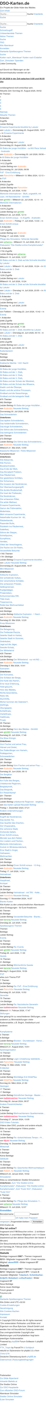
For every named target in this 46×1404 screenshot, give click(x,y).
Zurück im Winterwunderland (13, 847)
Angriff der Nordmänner (10, 816)
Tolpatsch (23, 1274)
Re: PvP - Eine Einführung (26, 986)
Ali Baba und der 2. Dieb (11, 375)
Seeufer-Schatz (7, 647)
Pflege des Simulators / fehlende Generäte (19, 238)
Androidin (8, 154)
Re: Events (19, 946)
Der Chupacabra (7, 825)
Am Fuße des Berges (9, 780)
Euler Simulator (7, 1399)
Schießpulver (6, 535)
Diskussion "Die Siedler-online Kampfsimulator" (21, 245)
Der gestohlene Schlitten (11, 477)
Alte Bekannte (6, 459)
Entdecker (4, 1067)
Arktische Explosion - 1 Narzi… (28, 614)
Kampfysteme (6, 1031)
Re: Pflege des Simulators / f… (27, 1201)
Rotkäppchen (6, 753)
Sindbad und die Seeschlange (13, 393)
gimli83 (7, 199)
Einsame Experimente (14, 133)
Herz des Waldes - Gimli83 (26, 729)
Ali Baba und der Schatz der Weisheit (17, 381)
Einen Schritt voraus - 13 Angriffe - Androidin (20, 217)
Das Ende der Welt (8, 468)
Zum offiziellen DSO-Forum (12, 1390)
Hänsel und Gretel (8, 747)
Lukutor (7, 130)
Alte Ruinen (5, 462)
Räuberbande (6, 520)
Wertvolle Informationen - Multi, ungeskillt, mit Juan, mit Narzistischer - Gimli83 (20, 195)
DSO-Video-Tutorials (9, 1122)
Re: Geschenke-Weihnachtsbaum (29, 1167)
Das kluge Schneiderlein (11, 426)
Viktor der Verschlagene (11, 544)
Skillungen (5, 1013)
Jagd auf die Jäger (8, 644)
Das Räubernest (7, 474)
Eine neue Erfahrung (9, 683)
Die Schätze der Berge (10, 677)
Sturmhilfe (4, 698)
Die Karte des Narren (9, 680)
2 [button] (0, 99)
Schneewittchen (7, 756)
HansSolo (8, 895)
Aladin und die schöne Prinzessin (15, 390)
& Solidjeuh (29, 1347)
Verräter (3, 541)
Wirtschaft (4, 1146)
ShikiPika (8, 1080)
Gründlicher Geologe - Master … (28, 1095)
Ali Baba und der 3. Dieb (11, 378)
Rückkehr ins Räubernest (11, 526)
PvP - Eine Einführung (10, 172)
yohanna (8, 242)
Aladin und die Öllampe (10, 387)
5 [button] (0, 108)
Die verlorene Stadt (9, 828)
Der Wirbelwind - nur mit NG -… (28, 659)
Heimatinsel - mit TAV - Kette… (28, 892)
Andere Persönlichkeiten (11, 1104)
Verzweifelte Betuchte (10, 550)
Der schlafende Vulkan (10, 577)
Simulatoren (5, 1176)
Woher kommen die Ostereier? (14, 701)
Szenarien (4, 668)
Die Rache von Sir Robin (11, 547)
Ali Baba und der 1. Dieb (11, 335)
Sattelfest (4, 529)
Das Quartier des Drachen (12, 822)
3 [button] (0, 102)
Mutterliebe (5, 511)
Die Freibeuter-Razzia (10, 632)
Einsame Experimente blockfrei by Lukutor (19, 127)
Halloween (5, 853)
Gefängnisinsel (7, 586)
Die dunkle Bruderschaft (11, 490)
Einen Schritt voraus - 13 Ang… (28, 865)
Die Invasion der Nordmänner (13, 484)
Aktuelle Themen (7, 114)
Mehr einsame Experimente (12, 514)
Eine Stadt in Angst (8, 850)
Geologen (4, 1086)
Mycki (6, 1140)
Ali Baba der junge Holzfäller (15, 157)
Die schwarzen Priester (10, 583)
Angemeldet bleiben (20, 1221)
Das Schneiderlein (8, 414)
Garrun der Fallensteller (10, 508)
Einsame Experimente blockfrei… (29, 559)
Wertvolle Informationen (10, 202)
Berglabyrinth (6, 786)
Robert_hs (8, 1170)
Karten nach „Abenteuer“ (11, 57)
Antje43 (3, 1277)
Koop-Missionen (7, 623)
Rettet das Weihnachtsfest (12, 605)
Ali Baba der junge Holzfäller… (28, 405)
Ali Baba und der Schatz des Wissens (17, 384)
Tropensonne (6, 602)
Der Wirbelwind (7, 650)
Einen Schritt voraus (9, 223)
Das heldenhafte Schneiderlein (14, 423)
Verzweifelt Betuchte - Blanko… (28, 916)
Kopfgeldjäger (6, 589)
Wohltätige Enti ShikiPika (25, 1077)
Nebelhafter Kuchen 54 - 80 (12, 517)
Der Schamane (7, 481)
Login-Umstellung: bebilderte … (28, 1058)
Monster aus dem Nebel (11, 838)
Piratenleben (6, 592)
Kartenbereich (6, 350)
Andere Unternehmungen (11, 810)
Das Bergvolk (6, 789)
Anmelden (5, 1210)
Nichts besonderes (8, 692)
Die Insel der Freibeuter (10, 493)
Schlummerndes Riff (9, 595)
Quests (3, 955)
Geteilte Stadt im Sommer (11, 638)
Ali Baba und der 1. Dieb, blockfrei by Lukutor (20, 329)
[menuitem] (11, 33)
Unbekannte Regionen (10, 783)
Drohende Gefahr (8, 831)
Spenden (19, 60)
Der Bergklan (6, 774)
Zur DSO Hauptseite (9, 1387)
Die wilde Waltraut (8, 502)
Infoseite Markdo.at (8, 1381)
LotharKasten (25, 1277)
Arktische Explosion (9, 574)
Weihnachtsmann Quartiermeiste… (29, 1113)
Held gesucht (6, 686)
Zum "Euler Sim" (23, 1188)
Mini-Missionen (7, 568)
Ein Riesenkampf (8, 792)
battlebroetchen (11, 1007)
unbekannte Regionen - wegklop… (29, 801)
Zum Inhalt (5, 10)
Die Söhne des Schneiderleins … (29, 441)
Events (3, 308)
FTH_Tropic (5, 1347)
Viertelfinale (5, 713)
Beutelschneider (7, 465)
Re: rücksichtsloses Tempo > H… (29, 1137)
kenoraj (7, 919)
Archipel (4, 883)
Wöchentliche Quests (23, 965)
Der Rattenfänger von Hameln (13, 750)
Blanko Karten (6, 901)
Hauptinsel (5, 880)
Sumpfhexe (5, 538)
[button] (4, 111)
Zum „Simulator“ (7, 60)
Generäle (4, 995)
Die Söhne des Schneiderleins (14, 429)
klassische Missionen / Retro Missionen (18, 450)
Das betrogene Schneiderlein (13, 432)
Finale (3, 720)
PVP (4, 178)
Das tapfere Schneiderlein (12, 420)
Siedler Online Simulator (11, 1396)
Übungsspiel (6, 707)
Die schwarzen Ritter (9, 499)
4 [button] (0, 105)
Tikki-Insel (4, 599)
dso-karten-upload (12, 804)
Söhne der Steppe (8, 532)
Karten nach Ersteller (32, 57)
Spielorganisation (8, 1049)
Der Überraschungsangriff (12, 487)
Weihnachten (6, 856)
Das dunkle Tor (7, 819)
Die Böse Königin (8, 738)
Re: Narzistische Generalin (26, 1004)
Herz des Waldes (7, 689)
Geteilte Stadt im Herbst (10, 635)
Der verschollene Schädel (12, 580)
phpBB (14, 1341)
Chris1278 (4, 1353)
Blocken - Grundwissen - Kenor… (29, 1040)
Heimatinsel (5, 874)
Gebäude (4, 1158)
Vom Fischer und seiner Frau (13, 744)
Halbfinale (4, 716)
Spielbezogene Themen (11, 925)
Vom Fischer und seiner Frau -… (28, 765)
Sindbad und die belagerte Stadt (14, 396)
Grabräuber (5, 641)
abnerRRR (13, 1262)
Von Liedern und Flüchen (11, 841)
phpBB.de (31, 1356)
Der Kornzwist (6, 674)
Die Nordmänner (7, 496)
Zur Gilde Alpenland (9, 1378)
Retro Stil (4, 695)
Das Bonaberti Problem (10, 471)
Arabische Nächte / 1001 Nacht (14, 363)
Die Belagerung (7, 629)
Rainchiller (9, 175)
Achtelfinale (5, 710)
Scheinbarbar (36, 1274)
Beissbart (13, 1277)
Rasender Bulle (7, 523)
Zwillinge (4, 704)
